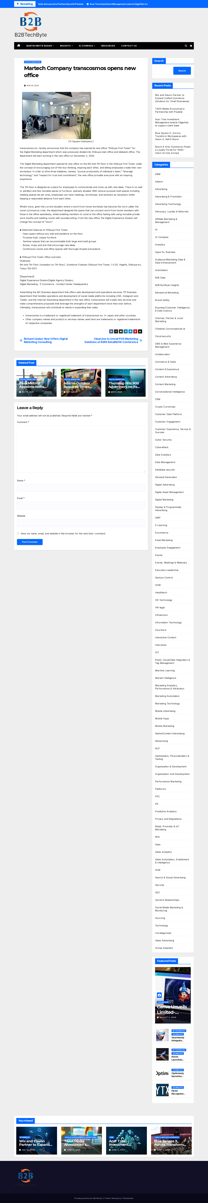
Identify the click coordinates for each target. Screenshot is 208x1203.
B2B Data (160, 277)
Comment (23, 422)
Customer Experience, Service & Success (173, 431)
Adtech (159, 181)
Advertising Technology (168, 204)
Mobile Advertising (165, 711)
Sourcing (160, 918)
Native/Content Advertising (170, 733)
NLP (157, 748)
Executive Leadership (166, 570)
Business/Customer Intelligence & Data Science (172, 309)
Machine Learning (165, 670)
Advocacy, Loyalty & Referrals (171, 211)
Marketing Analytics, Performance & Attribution (169, 687)
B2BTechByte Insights (167, 285)
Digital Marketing (32, 62)
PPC (157, 796)
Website (21, 515)
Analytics (160, 244)
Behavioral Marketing (167, 292)
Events (158, 555)
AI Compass (86, 45)
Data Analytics (163, 454)
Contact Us (129, 45)
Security (159, 885)
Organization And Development (172, 774)
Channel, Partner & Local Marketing (169, 320)
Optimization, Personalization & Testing (172, 757)
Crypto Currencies (165, 406)
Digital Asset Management (169, 492)
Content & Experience (167, 369)
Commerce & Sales (165, 361)
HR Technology (163, 600)
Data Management (165, 462)
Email (21, 498)
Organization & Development (170, 766)
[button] (186, 45)
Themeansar (127, 1198)
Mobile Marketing (164, 726)
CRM (157, 399)
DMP (158, 517)
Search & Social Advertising (170, 877)
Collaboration (162, 354)
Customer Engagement (167, 421)
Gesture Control (164, 577)
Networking (161, 741)
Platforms (160, 789)
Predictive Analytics (166, 811)
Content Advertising (166, 376)
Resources (108, 45)
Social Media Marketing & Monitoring (169, 909)
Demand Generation (166, 477)
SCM (157, 870)
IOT (157, 652)
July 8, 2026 (28, 1150)
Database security (165, 469)
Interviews (160, 645)
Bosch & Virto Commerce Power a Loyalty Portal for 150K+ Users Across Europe (173, 149)
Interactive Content (165, 637)
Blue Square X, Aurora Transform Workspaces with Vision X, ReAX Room (170, 136)
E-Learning (161, 525)
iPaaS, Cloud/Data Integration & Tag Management (172, 661)
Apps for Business (165, 252)
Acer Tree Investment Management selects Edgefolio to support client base (172, 122)
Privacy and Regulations (168, 818)
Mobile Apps (162, 718)
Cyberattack (161, 447)
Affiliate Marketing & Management (166, 221)
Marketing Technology (167, 703)
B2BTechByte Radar (39, 45)
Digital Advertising (165, 484)
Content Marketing (165, 384)
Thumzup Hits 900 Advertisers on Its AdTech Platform (123, 386)
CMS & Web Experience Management (168, 345)
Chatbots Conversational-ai (170, 328)
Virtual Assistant (164, 948)
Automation (161, 270)
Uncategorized (163, 933)
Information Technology (168, 622)
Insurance (160, 630)
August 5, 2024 (168, 1017)
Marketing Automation (167, 696)
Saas (157, 844)
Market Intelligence (165, 678)
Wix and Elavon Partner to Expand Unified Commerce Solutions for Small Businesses (172, 98)
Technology (161, 925)
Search (159, 60)
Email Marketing (164, 540)
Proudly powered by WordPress (88, 1198)
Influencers (161, 615)
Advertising (161, 189)
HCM (158, 585)
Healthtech (161, 592)
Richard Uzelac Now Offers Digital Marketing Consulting (46, 340)
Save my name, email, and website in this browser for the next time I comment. (63, 533)
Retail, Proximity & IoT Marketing (167, 828)
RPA (157, 837)
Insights (65, 45)
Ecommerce (161, 532)
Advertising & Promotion (168, 196)
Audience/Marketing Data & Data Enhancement (170, 261)
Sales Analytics (163, 852)
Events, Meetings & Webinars (171, 562)
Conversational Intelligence (170, 391)
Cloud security (163, 336)
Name (21, 480)
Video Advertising (164, 940)
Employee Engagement (167, 547)
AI (156, 229)
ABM (158, 174)
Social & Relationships (167, 900)
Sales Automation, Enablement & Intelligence (172, 861)
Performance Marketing (168, 781)
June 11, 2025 (74, 1150)
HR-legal (160, 607)
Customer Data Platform (168, 414)
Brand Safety (162, 300)
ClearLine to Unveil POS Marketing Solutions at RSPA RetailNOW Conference (111, 340)
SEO (157, 892)
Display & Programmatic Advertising (168, 509)
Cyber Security (163, 439)
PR (156, 804)
